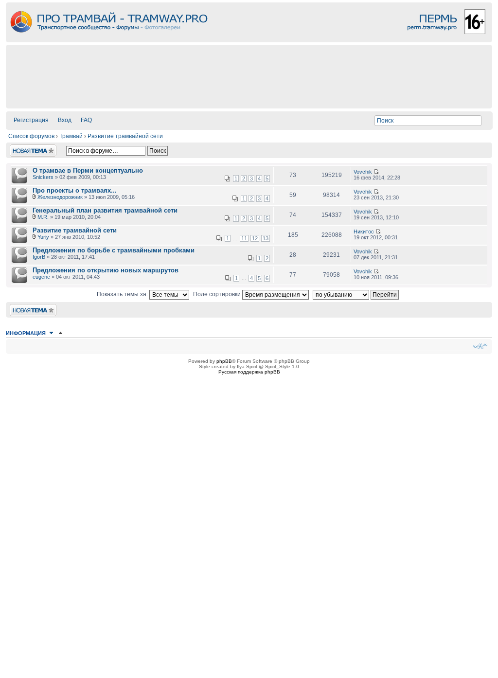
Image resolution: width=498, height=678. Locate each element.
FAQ (86, 120)
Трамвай (71, 136)
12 (255, 238)
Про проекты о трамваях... (75, 190)
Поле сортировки (217, 294)
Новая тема (26, 147)
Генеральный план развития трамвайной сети (105, 210)
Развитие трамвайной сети (125, 136)
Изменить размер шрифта (480, 345)
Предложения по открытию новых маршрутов (105, 270)
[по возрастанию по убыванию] (357, 294)
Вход (64, 120)
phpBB (224, 361)
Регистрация (31, 120)
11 (244, 238)
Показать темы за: (123, 294)
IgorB (39, 257)
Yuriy (43, 237)
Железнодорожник (60, 197)
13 (265, 238)
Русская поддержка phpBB (249, 372)
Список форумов (31, 136)
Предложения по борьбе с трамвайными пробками (114, 250)
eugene (41, 277)
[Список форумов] (249, 39)
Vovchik (363, 172)
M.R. (43, 217)
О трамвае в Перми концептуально (88, 170)
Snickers (43, 177)
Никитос (364, 231)
